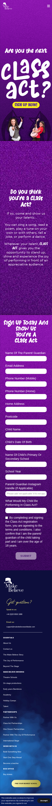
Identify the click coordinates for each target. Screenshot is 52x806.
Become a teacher (11, 763)
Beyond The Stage (11, 666)
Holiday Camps (9, 701)
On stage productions (12, 683)
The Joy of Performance (13, 660)
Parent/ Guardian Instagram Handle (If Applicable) (23, 486)
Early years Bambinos (12, 689)
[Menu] (48, 6)
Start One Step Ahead (12, 757)
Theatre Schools (10, 677)
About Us (7, 643)
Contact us (7, 649)
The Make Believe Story (13, 655)
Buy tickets (7, 774)
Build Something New (12, 752)
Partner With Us (10, 717)
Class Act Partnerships (12, 723)
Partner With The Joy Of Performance (19, 735)
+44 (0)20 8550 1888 (14, 614)
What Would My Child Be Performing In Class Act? (21, 502)
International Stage (11, 741)
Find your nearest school (26, 783)
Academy (7, 695)
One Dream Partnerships (13, 729)
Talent (5, 706)
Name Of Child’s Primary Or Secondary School (23, 456)
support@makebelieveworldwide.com (20, 627)
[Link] (7, 6)
